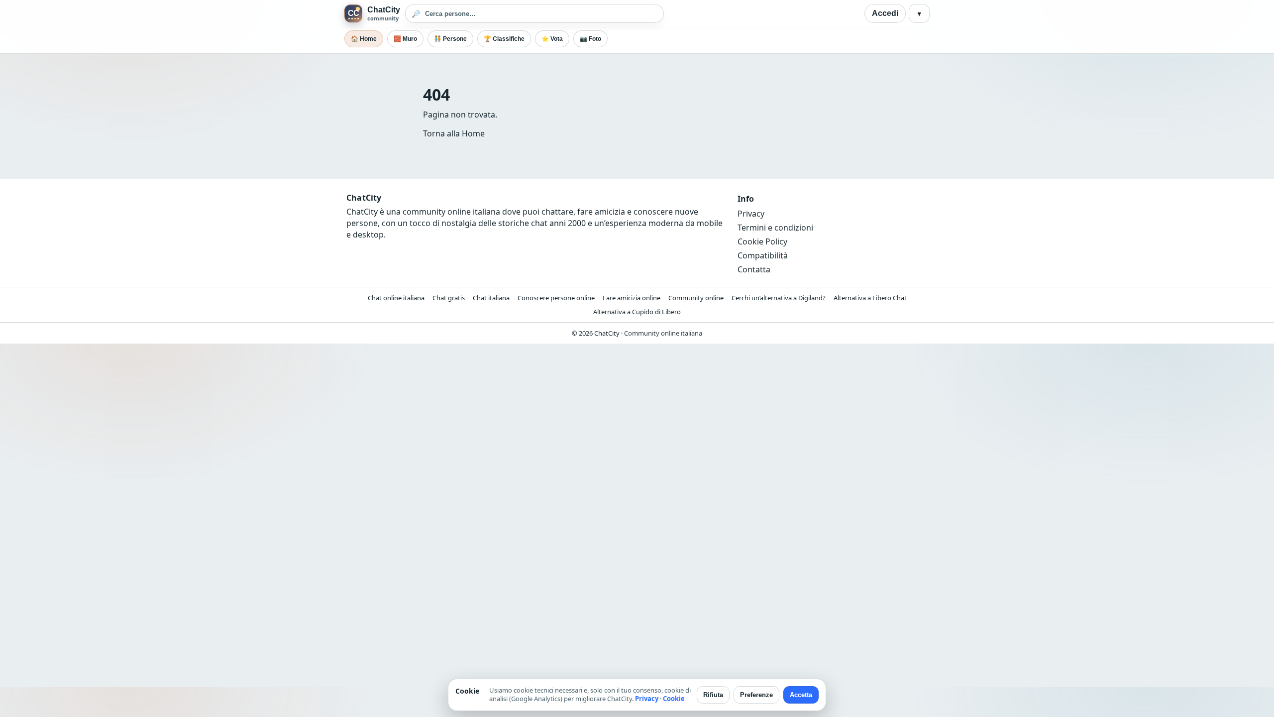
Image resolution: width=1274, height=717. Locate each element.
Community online (696, 297)
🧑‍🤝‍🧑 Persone (450, 38)
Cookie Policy (762, 241)
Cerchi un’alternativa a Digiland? (779, 297)
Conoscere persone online (556, 297)
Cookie (674, 698)
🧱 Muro (405, 38)
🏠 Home (364, 38)
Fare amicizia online (631, 297)
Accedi (885, 13)
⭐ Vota (552, 38)
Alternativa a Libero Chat (870, 297)
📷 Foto (590, 38)
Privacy (751, 213)
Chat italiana (491, 297)
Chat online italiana (396, 297)
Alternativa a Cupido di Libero (637, 311)
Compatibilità (763, 255)
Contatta (754, 269)
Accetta (801, 695)
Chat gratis (448, 297)
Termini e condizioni (775, 227)
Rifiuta (713, 695)
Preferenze (756, 695)
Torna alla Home (454, 133)
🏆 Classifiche (504, 38)
